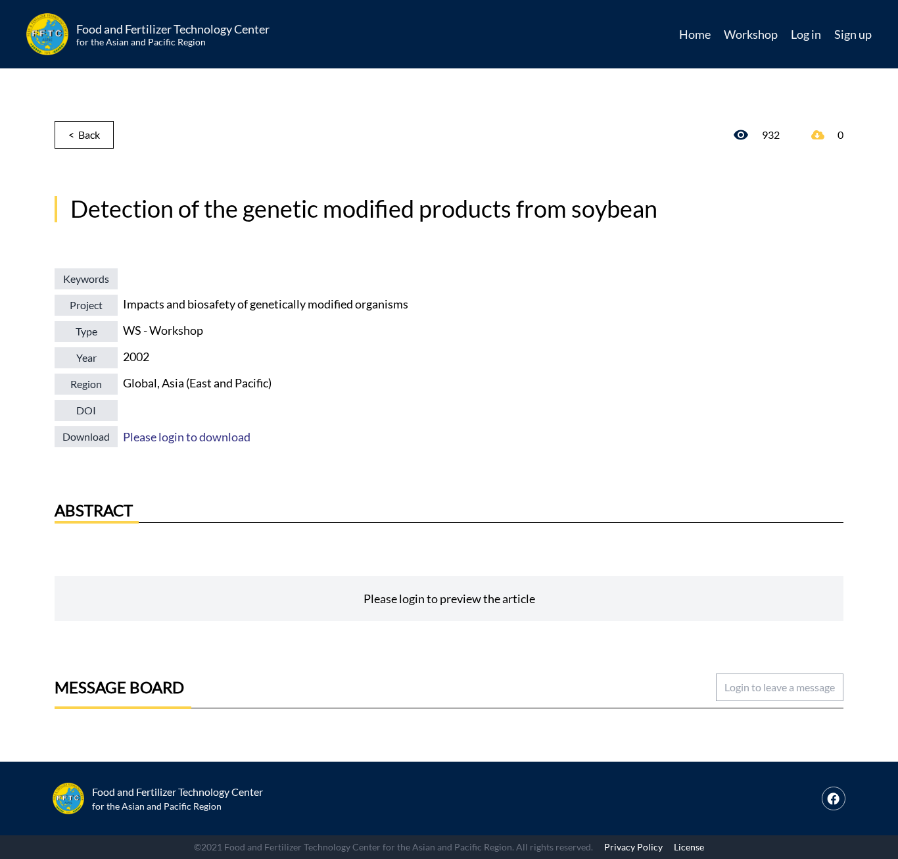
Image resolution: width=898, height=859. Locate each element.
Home (695, 34)
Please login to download (186, 437)
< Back (84, 134)
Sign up (853, 34)
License (689, 846)
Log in (806, 34)
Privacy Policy (633, 846)
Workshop (751, 34)
